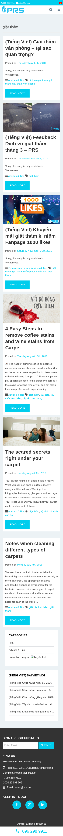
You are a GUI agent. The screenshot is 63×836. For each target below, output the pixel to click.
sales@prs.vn (24, 3)
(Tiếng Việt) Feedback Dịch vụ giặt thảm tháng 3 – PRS (30, 144)
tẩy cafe (45, 394)
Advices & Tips (16, 80)
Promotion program (19, 268)
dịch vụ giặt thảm (38, 80)
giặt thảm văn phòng (23, 83)
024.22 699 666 (13, 782)
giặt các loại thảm (38, 607)
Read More (17, 93)
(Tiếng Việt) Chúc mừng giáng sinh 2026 (31, 697)
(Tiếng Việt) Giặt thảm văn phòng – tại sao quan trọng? (30, 48)
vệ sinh (44, 511)
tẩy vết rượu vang (32, 398)
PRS (11, 642)
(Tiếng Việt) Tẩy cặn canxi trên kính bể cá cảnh (31, 704)
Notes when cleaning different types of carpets (29, 550)
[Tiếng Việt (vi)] (60, 3)
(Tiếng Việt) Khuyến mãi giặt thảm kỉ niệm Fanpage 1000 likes (30, 236)
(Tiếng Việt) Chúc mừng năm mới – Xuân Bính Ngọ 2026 (31, 690)
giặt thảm (34, 176)
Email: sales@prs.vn (18, 787)
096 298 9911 (9, 3)
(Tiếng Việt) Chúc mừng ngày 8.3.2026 (30, 682)
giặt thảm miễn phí (22, 271)
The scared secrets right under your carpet (27, 458)
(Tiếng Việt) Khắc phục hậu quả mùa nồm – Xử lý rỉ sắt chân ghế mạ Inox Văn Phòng (31, 711)
